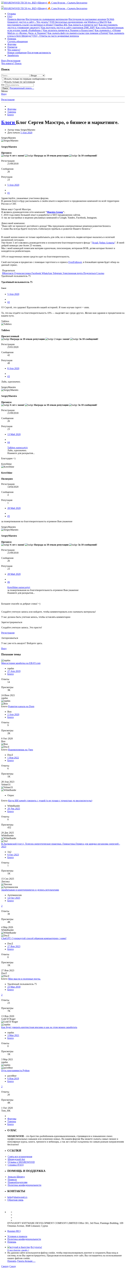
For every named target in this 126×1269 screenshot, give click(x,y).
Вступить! (36, 1247)
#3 (8, 376)
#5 (8, 516)
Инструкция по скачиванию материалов (47, 19)
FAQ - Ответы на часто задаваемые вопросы (55, 36)
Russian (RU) (14, 1231)
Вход (3, 94)
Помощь (11, 38)
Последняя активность (39, 52)
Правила (12, 1179)
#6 (8, 582)
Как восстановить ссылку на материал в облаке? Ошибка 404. (59, 23)
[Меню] (2, 6)
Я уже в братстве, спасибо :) (18, 1250)
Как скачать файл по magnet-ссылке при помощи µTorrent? (78, 33)
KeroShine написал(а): (18, 587)
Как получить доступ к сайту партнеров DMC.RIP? (68, 27)
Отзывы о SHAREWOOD (21, 1162)
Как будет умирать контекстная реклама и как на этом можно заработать (39, 1027)
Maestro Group (55, 212)
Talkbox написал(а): (17, 447)
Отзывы (11, 13)
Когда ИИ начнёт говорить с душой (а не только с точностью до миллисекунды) (50, 800)
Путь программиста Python (15, 1070)
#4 (8, 442)
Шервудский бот (16, 1159)
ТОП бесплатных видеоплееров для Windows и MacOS (78, 22)
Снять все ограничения (20, 1156)
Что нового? (13, 49)
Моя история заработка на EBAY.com (20, 663)
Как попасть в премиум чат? (83, 24)
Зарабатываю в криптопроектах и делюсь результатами (30, 890)
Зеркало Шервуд (16, 1176)
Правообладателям (17, 1182)
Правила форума (16, 19)
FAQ (9, 16)
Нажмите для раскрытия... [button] (21, 453)
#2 (8, 302)
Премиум (12, 47)
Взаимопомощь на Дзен (20, 749)
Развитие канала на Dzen (21, 706)
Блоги (10, 674)
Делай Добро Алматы (103, 242)
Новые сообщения (17, 52)
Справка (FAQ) (16, 1165)
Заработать (13, 55)
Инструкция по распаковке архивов (87, 19)
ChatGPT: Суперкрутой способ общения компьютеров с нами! (33, 938)
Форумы (11, 44)
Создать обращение (17, 41)
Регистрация (7, 99)
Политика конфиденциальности (24, 1185)
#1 (8, 193)
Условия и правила (17, 1236)
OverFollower (75, 262)
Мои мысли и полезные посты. (24, 978)
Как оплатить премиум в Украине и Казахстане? (68, 30)
